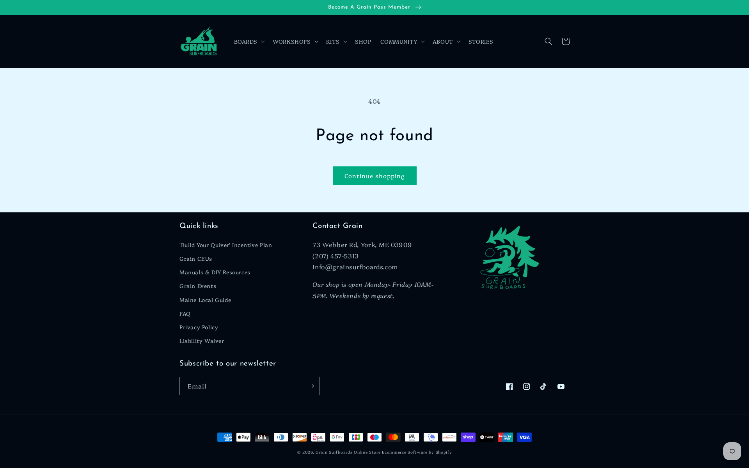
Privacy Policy (198, 327)
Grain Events (197, 286)
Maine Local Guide (205, 300)
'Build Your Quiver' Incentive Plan (225, 245)
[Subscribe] (310, 386)
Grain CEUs (195, 258)
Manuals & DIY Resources (214, 272)
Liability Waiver (201, 340)
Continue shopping (374, 175)
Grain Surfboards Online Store (348, 452)
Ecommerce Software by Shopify (417, 452)
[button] (248, 41)
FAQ (185, 313)
